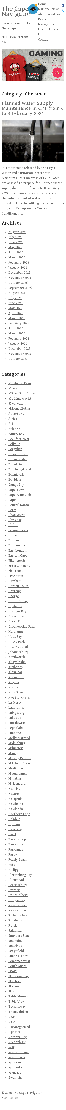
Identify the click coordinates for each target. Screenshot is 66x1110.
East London (17, 551)
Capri (12, 500)
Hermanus (15, 632)
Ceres (12, 510)
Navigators (46, 24)
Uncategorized (19, 1027)
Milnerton (15, 748)
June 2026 (15, 242)
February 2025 (18, 323)
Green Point (17, 621)
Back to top (10, 1098)
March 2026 (16, 257)
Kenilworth (16, 657)
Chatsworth (16, 515)
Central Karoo (18, 505)
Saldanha (15, 931)
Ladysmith (16, 708)
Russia (13, 926)
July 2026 (15, 237)
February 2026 (18, 263)
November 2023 (19, 354)
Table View (16, 1002)
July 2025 (15, 298)
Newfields (15, 804)
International (18, 647)
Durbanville (16, 545)
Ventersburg (17, 1037)
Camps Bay (16, 485)
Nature (13, 794)
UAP (11, 1017)
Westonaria (16, 1057)
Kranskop (15, 687)
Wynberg (14, 1073)
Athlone (14, 429)
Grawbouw (16, 616)
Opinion (14, 824)
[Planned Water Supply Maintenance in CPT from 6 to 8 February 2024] (33, 141)
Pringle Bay (16, 900)
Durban (13, 540)
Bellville (14, 444)
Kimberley (15, 667)
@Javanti (14, 388)
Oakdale (14, 819)
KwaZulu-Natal (19, 698)
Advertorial (16, 414)
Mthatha (14, 779)
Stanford (14, 981)
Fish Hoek (15, 571)
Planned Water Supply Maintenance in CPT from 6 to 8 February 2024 (33, 108)
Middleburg (16, 743)
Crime (12, 535)
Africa (12, 419)
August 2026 (17, 232)
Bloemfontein (18, 454)
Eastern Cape (17, 556)
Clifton (13, 525)
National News (48, 9)
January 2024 (17, 344)
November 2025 (19, 278)
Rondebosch (17, 920)
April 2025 (15, 313)
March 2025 (16, 318)
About (42, 14)
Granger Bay (17, 611)
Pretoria (14, 890)
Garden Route (18, 586)
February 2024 (18, 339)
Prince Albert (18, 895)
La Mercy (15, 703)
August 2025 (17, 293)
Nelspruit (15, 799)
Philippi (13, 870)
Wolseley (15, 1062)
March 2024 (16, 333)
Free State (16, 576)
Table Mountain (19, 997)
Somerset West (19, 961)
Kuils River (16, 692)
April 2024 (15, 328)
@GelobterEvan (19, 383)
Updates (14, 1032)
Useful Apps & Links (48, 32)
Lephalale (15, 728)
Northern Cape (19, 814)
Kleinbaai (15, 672)
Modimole (15, 768)
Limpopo (14, 733)
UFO (11, 1022)
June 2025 (15, 303)
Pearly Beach (17, 860)
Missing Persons (19, 758)
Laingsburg (16, 713)
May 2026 (15, 247)
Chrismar (14, 520)
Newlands (15, 809)
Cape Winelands (19, 495)
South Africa (17, 966)
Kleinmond (16, 677)
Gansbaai (14, 581)
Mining (13, 753)
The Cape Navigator (16, 11)
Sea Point (15, 941)
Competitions (18, 530)
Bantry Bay (16, 434)
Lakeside (14, 718)
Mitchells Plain (19, 763)
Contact (44, 40)
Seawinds (15, 946)
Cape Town (16, 490)
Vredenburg (17, 1042)
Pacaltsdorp (17, 839)
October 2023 (18, 359)
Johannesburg (18, 652)
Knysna (13, 682)
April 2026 (15, 252)
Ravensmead (17, 905)
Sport (12, 971)
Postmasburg (17, 885)
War (11, 1047)
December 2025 (19, 273)
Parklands (15, 850)
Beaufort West (18, 439)
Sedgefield (16, 951)
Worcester (16, 1067)
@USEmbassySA (19, 399)
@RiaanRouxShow (21, 393)
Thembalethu (18, 1012)
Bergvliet (15, 449)
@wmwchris (17, 404)
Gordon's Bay (18, 601)
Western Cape (18, 1052)
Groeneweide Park (21, 627)
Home (42, 4)
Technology (17, 1007)
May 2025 (15, 308)
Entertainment (19, 566)
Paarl (12, 834)
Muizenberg (17, 784)
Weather (54, 14)
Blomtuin (15, 464)
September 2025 (20, 288)
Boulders (14, 480)
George (13, 596)
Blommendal (17, 459)
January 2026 (17, 268)
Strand (13, 991)
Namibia (14, 789)
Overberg (15, 829)
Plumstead (16, 880)
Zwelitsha (15, 1078)
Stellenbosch (17, 986)
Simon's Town (18, 956)
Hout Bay (15, 637)
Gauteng (14, 591)
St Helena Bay (18, 976)
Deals (42, 19)
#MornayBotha (19, 409)
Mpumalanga (17, 774)
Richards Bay (17, 915)
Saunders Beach (19, 936)
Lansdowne (16, 723)
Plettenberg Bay (20, 875)
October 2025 (18, 283)
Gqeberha (15, 606)
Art (10, 424)
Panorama (15, 844)
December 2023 (19, 349)
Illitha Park (16, 642)
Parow (13, 855)
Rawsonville (17, 910)
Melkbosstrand (19, 738)
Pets (11, 865)
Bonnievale (16, 475)
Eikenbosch (16, 561)
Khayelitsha (17, 662)
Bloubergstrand (19, 469)
